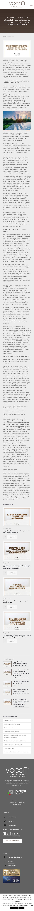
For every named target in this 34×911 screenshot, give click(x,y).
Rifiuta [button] (21, 908)
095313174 (11, 821)
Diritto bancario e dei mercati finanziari (15, 741)
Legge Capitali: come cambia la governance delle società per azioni (17, 531)
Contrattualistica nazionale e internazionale (16, 752)
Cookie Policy (17, 901)
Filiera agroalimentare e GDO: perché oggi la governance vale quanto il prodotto (17, 636)
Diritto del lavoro (9, 748)
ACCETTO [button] (13, 908)
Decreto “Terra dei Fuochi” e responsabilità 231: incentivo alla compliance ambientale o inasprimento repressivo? (17, 566)
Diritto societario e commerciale (13, 744)
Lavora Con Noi (17, 804)
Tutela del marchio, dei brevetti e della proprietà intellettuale (15, 736)
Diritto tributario (8, 728)
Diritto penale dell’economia (12, 724)
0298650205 (11, 861)
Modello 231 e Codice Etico (17, 802)
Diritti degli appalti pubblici (11, 731)
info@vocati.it (12, 825)
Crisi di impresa (8, 720)
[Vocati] (17, 4)
